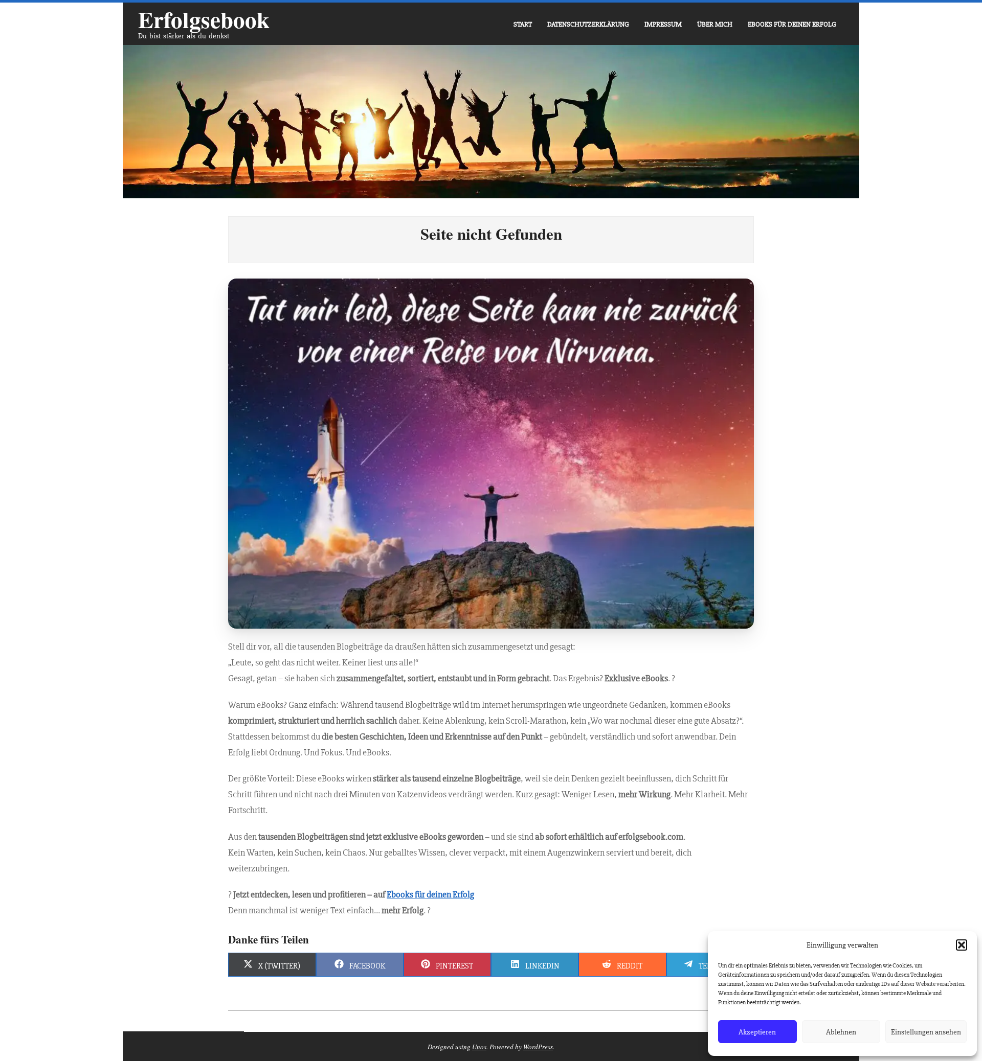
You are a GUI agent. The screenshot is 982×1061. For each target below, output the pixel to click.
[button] (961, 945)
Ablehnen (841, 1031)
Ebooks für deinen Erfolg (430, 894)
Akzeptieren (757, 1031)
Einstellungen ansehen (926, 1031)
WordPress (538, 1046)
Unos (479, 1046)
